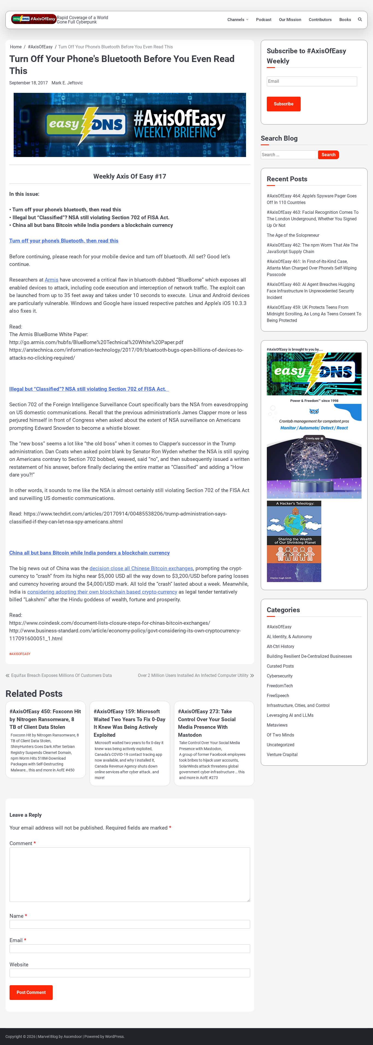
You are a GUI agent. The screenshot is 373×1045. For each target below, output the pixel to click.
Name (18, 916)
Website (19, 964)
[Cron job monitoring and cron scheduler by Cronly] (314, 497)
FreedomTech (280, 685)
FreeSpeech (278, 695)
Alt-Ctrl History (280, 646)
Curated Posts (280, 666)
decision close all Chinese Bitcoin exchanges (141, 568)
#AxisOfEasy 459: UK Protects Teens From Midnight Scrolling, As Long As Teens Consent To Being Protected (314, 314)
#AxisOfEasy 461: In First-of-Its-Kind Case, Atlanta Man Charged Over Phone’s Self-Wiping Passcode (312, 268)
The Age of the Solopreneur (293, 235)
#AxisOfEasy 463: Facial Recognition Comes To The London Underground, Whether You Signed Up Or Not (313, 219)
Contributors (320, 19)
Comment (23, 843)
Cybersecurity (280, 676)
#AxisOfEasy (19, 654)
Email (18, 940)
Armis (51, 280)
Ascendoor (73, 1036)
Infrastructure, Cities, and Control (298, 705)
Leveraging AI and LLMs (290, 715)
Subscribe (284, 103)
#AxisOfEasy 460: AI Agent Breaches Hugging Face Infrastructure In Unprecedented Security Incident (311, 291)
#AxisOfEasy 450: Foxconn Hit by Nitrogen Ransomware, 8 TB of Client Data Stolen (45, 719)
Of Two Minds (280, 735)
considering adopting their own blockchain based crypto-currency (102, 592)
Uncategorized (280, 744)
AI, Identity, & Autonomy (289, 636)
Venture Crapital (282, 754)
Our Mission (290, 19)
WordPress (114, 1036)
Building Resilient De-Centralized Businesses (309, 656)
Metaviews (277, 725)
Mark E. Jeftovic (67, 82)
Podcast (263, 19)
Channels (235, 19)
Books (345, 19)
